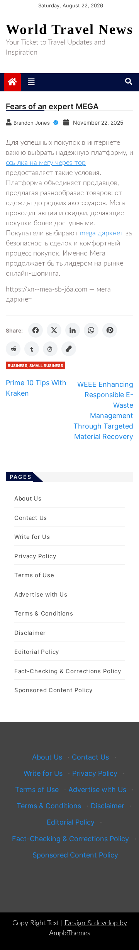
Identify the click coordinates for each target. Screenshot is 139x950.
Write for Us (32, 536)
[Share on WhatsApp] (91, 330)
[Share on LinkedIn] (72, 330)
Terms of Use (34, 575)
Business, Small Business (35, 365)
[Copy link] (68, 348)
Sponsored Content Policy (53, 690)
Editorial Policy (36, 651)
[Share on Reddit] (13, 348)
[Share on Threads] (50, 348)
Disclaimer (30, 632)
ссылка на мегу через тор (46, 162)
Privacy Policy (35, 556)
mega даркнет (102, 233)
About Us (28, 498)
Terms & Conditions (43, 613)
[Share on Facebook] (35, 330)
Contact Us (30, 517)
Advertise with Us (41, 594)
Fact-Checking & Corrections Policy (67, 671)
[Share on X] (54, 330)
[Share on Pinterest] (109, 330)
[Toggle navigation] (31, 82)
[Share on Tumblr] (31, 348)
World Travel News (69, 29)
